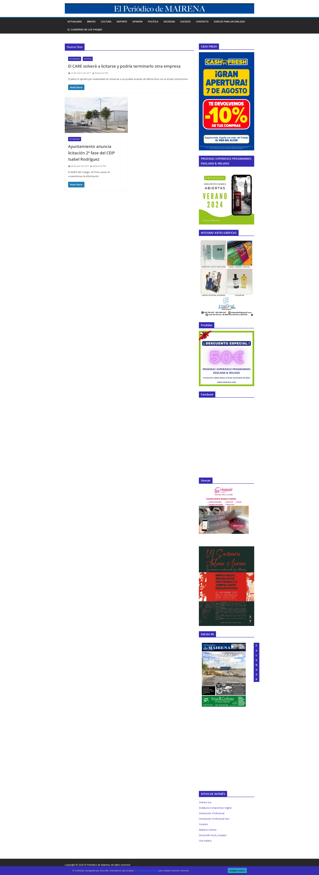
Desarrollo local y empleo (212, 835)
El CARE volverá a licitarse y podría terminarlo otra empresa (124, 66)
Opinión (137, 21)
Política (153, 21)
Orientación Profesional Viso (214, 818)
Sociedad (169, 21)
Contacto (202, 21)
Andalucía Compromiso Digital (215, 807)
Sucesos (185, 21)
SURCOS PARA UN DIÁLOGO (229, 21)
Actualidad (74, 21)
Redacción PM (101, 73)
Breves (91, 21)
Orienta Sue (205, 802)
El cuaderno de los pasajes (84, 29)
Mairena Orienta (207, 829)
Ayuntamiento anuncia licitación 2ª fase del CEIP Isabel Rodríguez (91, 153)
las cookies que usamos (146, 870)
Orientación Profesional (211, 813)
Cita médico (205, 840)
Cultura (106, 21)
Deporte (122, 21)
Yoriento (203, 824)
